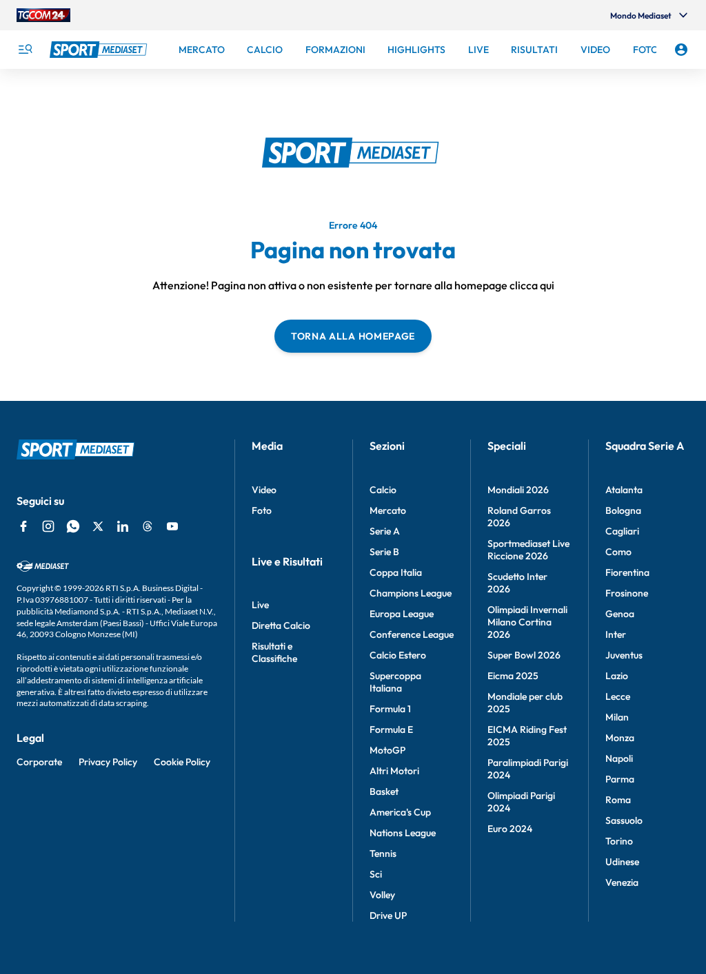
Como (618, 552)
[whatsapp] (73, 526)
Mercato (388, 510)
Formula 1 (390, 709)
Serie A (385, 531)
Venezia (621, 882)
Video (264, 490)
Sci (376, 874)
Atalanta (624, 490)
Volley (382, 895)
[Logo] (100, 49)
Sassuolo (624, 820)
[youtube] (172, 526)
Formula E (391, 729)
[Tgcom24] (43, 15)
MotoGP (387, 750)
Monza (619, 738)
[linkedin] (123, 526)
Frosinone (626, 593)
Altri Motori (394, 771)
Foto (262, 510)
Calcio (383, 490)
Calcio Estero (398, 655)
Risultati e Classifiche (274, 652)
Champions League (411, 593)
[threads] (147, 526)
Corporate (39, 762)
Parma (619, 779)
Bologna (623, 510)
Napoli (619, 758)
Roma (618, 800)
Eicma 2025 (512, 676)
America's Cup (400, 812)
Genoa (619, 614)
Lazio (616, 676)
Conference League (412, 634)
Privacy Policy (108, 762)
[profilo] (681, 49)
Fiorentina (627, 572)
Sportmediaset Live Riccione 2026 (528, 549)
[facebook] (23, 526)
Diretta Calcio (281, 625)
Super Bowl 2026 (524, 655)
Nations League (403, 833)
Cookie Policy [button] (182, 762)
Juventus (624, 655)
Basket (384, 791)
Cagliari (622, 531)
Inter (615, 634)
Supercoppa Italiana (395, 682)
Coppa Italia (396, 572)
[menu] (25, 49)
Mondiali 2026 (518, 490)
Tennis (383, 853)
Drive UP (388, 915)
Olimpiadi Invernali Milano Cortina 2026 (527, 622)
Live (260, 605)
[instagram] (48, 526)
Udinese (622, 862)
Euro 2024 (509, 828)
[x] (98, 526)
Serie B (384, 552)
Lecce (617, 696)
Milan (617, 717)
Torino (619, 841)
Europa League (402, 614)
